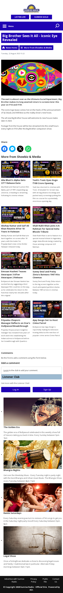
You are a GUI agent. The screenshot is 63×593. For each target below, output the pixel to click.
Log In (16, 389)
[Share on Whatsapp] (28, 149)
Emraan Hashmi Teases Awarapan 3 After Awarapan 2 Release (13, 274)
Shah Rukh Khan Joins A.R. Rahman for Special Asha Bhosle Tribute (46, 228)
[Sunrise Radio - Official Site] (31, 8)
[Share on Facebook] (4, 149)
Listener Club (10, 377)
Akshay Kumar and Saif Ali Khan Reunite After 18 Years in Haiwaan (15, 228)
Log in (6, 370)
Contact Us (55, 580)
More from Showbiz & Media (38, 47)
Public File (45, 580)
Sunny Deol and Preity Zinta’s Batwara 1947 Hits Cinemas (46, 274)
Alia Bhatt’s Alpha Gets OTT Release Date (13, 181)
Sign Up (47, 389)
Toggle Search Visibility (57, 26)
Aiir (31, 589)
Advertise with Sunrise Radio (14, 580)
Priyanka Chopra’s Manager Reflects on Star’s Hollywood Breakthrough (15, 323)
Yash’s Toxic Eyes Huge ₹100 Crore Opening (45, 181)
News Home (11, 47)
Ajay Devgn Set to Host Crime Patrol (45, 321)
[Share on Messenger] (12, 149)
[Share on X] (20, 149)
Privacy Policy (33, 580)
